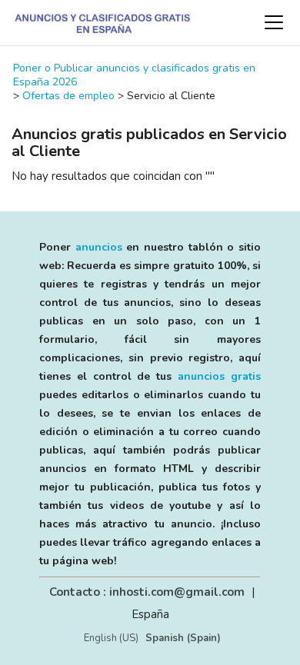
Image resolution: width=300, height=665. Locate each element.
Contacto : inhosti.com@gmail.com (147, 592)
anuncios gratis (219, 376)
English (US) (111, 638)
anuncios (98, 247)
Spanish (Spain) (183, 638)
